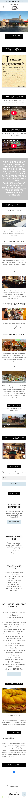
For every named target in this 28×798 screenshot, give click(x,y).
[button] (3, 6)
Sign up (14, 483)
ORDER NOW (14, 674)
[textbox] (14, 478)
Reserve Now (14, 521)
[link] (14, 7)
